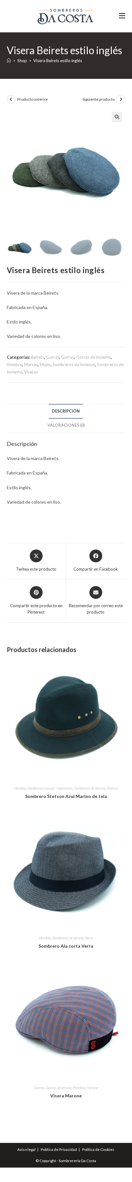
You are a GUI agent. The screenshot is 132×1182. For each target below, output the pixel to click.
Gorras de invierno (93, 357)
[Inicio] (9, 60)
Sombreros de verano (89, 788)
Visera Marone (66, 1095)
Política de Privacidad (59, 1149)
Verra (89, 937)
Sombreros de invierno (74, 364)
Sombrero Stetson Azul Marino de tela (66, 796)
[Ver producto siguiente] (120, 99)
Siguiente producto (98, 99)
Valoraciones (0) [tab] (66, 425)
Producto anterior (32, 99)
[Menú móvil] (122, 15)
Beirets (37, 357)
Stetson (112, 788)
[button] (117, 117)
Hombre (14, 364)
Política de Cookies (98, 1149)
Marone (92, 1087)
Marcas (31, 364)
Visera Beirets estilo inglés (57, 60)
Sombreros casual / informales (50, 788)
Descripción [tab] (66, 411)
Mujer (45, 364)
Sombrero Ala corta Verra (65, 946)
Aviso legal (26, 1149)
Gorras (52, 357)
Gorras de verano (58, 1087)
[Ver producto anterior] (11, 99)
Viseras (31, 371)
